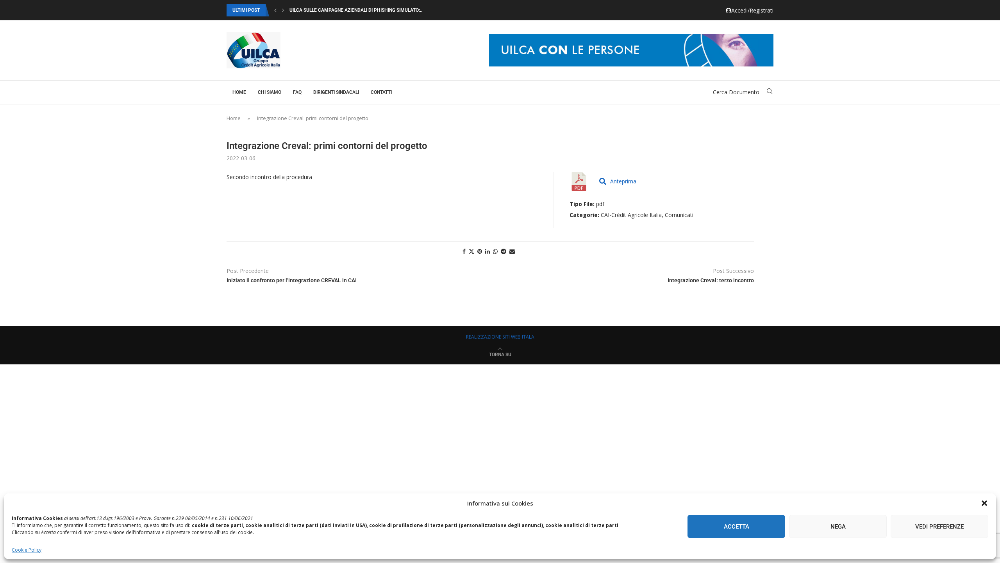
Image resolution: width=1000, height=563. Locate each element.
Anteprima (623, 181)
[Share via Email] (512, 251)
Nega (838, 526)
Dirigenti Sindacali (336, 92)
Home (239, 92)
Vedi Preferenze (939, 526)
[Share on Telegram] (503, 251)
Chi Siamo (269, 92)
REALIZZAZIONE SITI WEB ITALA (500, 336)
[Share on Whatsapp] (495, 251)
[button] (984, 503)
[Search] (769, 92)
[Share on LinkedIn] (487, 251)
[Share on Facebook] (464, 251)
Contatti (381, 92)
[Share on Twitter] (471, 251)
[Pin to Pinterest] (479, 251)
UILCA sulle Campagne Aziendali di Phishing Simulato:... (356, 10)
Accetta (736, 526)
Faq (297, 92)
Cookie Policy (26, 550)
